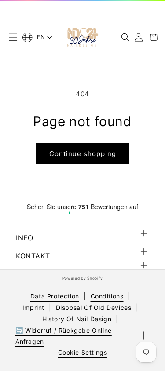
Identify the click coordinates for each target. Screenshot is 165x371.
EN (41, 36)
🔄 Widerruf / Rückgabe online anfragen (63, 336)
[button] (13, 37)
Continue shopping (82, 153)
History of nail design (76, 319)
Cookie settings (82, 352)
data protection (54, 296)
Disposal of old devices (94, 307)
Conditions (107, 296)
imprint (33, 307)
